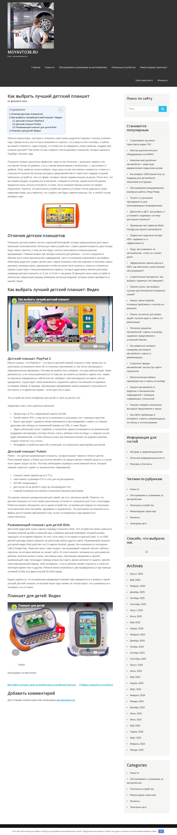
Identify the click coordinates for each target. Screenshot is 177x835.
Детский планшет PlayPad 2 (30, 121)
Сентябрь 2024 (138, 659)
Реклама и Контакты (141, 464)
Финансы (162, 80)
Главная (35, 67)
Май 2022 (135, 725)
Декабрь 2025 (137, 592)
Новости (49, 67)
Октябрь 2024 (137, 652)
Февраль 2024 (137, 695)
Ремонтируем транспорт (153, 67)
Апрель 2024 (136, 683)
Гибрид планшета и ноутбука (96, 685)
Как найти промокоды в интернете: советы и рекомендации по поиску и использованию (146, 418)
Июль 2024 (136, 671)
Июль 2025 (136, 616)
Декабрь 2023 (137, 707)
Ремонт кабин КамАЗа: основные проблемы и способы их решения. (145, 304)
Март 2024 (135, 689)
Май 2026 (135, 580)
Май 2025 (135, 622)
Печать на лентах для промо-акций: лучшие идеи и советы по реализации (145, 318)
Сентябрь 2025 (138, 604)
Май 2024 (135, 677)
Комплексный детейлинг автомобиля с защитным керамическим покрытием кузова (144, 164)
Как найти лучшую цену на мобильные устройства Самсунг (42, 685)
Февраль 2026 (137, 586)
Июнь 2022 (136, 719)
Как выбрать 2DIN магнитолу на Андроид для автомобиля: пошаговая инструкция (146, 178)
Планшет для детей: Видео (26, 130)
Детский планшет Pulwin (28, 124)
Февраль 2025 (137, 634)
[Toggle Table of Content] (59, 110)
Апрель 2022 (136, 731)
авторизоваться (66, 700)
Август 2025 (136, 610)
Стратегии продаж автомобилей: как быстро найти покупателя (144, 367)
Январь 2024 (137, 701)
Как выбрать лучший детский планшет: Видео (36, 117)
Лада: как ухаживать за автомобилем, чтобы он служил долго (144, 253)
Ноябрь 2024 (137, 646)
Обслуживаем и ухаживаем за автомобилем (83, 67)
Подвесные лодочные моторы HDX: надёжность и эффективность (144, 239)
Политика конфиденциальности (147, 458)
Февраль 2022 (137, 744)
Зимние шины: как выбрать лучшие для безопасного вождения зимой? (146, 290)
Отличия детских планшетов (27, 114)
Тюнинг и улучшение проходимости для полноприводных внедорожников (144, 202)
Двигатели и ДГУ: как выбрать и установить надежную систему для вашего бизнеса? (146, 215)
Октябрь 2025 (137, 598)
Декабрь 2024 (137, 640)
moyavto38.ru (23, 52)
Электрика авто (144, 80)
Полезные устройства (123, 67)
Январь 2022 (137, 750)
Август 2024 (136, 665)
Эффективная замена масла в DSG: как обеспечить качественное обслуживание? (146, 267)
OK (161, 831)
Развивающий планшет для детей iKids (36, 127)
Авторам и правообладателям (146, 452)
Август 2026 (136, 574)
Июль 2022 (136, 713)
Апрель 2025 (136, 628)
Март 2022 (135, 737)
